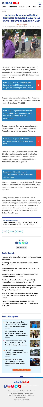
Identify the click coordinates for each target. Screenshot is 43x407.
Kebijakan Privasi (13, 391)
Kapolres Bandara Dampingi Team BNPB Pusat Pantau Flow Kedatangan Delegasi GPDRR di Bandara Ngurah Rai (15, 343)
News (20, 231)
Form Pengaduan (21, 397)
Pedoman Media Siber (16, 393)
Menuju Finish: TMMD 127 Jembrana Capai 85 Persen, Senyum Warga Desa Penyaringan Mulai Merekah (18, 85)
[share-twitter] (19, 243)
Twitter (17, 389)
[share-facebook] (16, 243)
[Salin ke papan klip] (26, 243)
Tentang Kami (28, 393)
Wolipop (39, 385)
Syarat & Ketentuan (14, 395)
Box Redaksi (31, 391)
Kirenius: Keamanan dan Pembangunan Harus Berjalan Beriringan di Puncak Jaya (16, 324)
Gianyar (12, 231)
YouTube (21, 389)
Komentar (22, 247)
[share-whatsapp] (23, 243)
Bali (34, 7)
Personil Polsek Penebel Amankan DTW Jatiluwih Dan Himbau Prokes (16, 352)
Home (4, 7)
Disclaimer (23, 391)
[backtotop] (21, 377)
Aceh (28, 7)
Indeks (21, 7)
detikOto (25, 385)
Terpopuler (13, 7)
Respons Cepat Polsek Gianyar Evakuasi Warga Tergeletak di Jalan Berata (15, 361)
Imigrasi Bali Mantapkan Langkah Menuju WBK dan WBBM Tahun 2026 (18, 141)
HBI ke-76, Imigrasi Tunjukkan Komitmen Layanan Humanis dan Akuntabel (18, 174)
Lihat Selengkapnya (21, 370)
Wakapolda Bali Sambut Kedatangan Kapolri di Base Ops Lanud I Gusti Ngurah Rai (16, 333)
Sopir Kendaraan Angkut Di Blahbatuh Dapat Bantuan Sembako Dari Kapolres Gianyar (20, 223)
